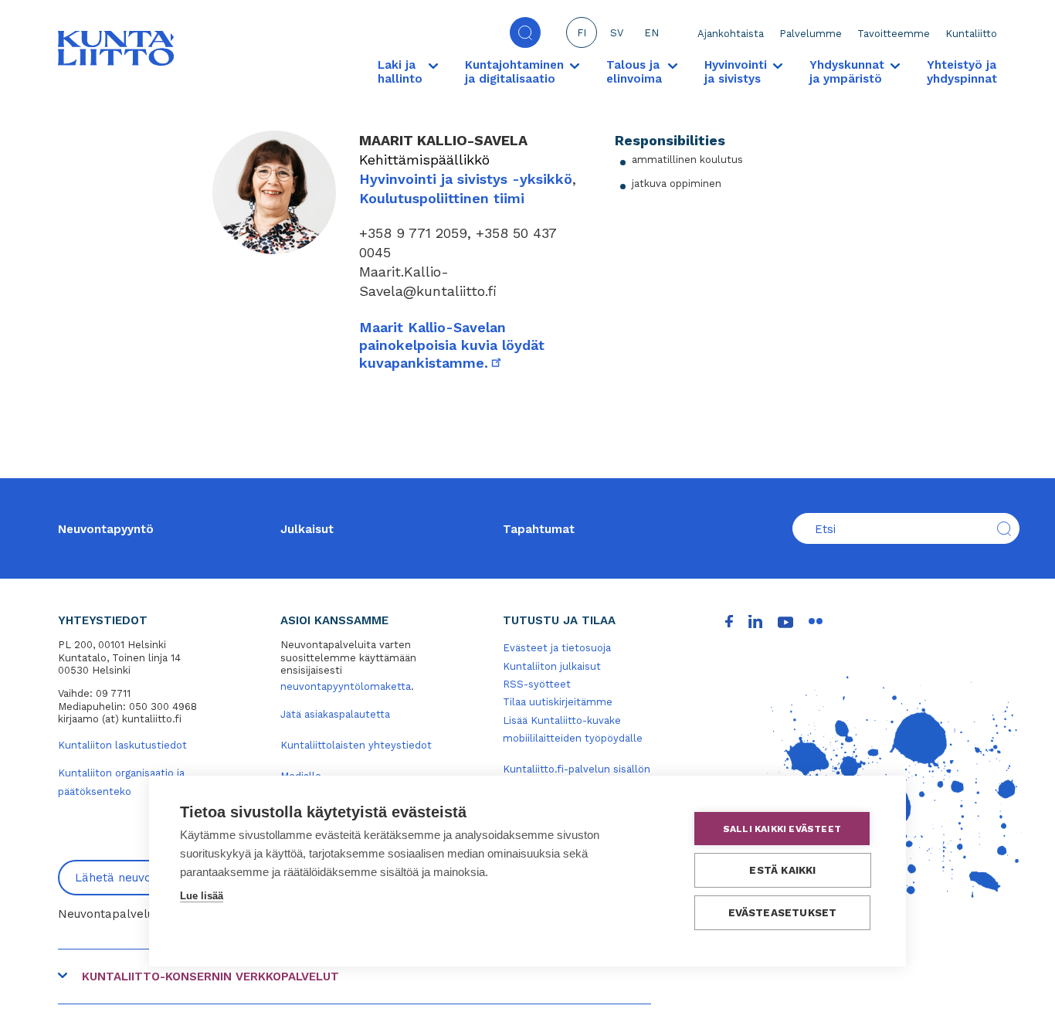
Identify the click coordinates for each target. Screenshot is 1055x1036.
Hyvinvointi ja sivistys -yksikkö (465, 179)
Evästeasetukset (782, 912)
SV (616, 33)
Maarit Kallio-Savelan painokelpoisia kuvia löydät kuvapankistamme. (451, 345)
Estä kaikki (782, 870)
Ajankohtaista (730, 33)
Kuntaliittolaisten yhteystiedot (356, 745)
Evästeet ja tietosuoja (557, 648)
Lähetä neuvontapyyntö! (143, 878)
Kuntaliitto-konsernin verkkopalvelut (210, 976)
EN (651, 33)
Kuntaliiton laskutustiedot (122, 745)
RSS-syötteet (537, 684)
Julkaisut (307, 529)
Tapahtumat (539, 529)
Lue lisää (201, 896)
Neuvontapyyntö (106, 529)
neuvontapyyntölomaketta (345, 686)
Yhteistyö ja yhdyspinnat (962, 72)
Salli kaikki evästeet (782, 829)
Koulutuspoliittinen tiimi (441, 198)
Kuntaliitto (971, 33)
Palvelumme (810, 33)
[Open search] (525, 32)
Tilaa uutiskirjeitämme (557, 702)
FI (581, 33)
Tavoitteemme (893, 33)
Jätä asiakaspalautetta (335, 714)
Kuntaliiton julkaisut (552, 666)
